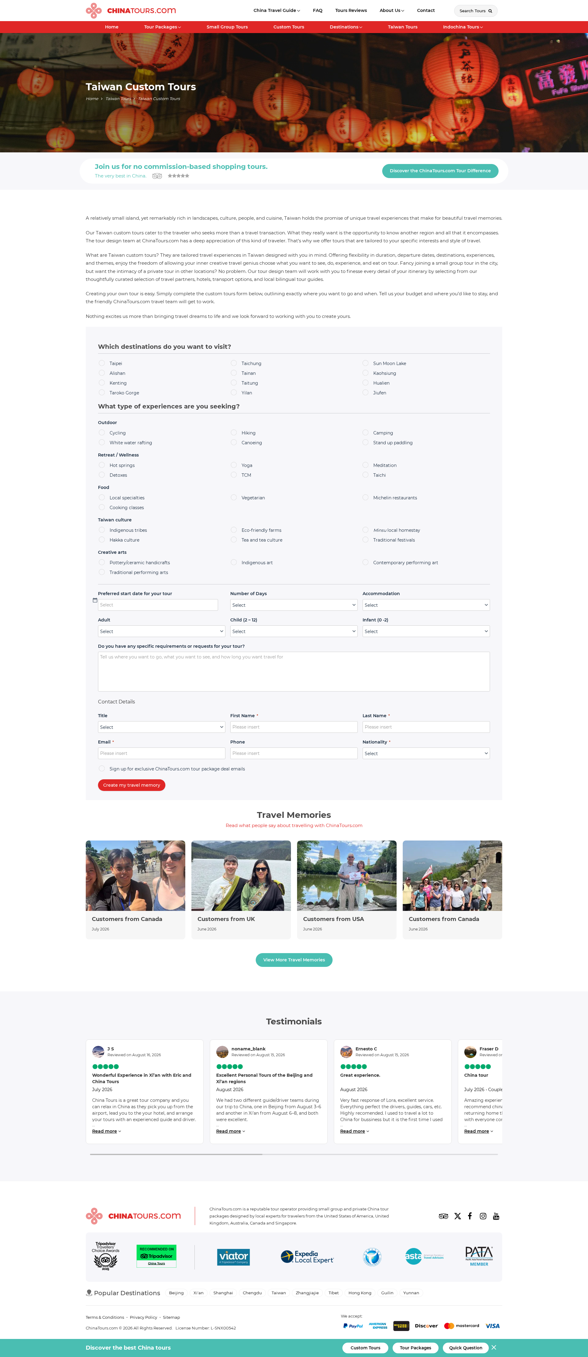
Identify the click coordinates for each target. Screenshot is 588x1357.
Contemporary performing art (405, 562)
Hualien (381, 383)
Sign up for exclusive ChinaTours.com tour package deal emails (177, 769)
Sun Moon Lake (389, 363)
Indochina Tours (461, 27)
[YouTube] (496, 1216)
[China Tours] (131, 11)
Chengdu (252, 1292)
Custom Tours (288, 27)
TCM (246, 475)
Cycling (118, 433)
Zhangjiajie (307, 1292)
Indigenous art (257, 562)
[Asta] (424, 1257)
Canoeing (252, 442)
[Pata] (479, 1257)
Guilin (387, 1292)
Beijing (176, 1292)
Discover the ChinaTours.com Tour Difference (440, 170)
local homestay (396, 530)
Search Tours (473, 10)
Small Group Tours (227, 27)
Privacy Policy (143, 1317)
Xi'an (199, 1292)
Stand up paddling (393, 442)
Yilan (247, 393)
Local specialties (127, 498)
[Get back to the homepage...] (133, 1216)
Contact (426, 10)
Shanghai (223, 1292)
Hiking (249, 433)
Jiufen (379, 393)
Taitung (250, 383)
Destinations (344, 27)
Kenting (118, 383)
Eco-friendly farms (261, 530)
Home (112, 27)
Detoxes (118, 475)
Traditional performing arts (139, 572)
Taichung (252, 363)
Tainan (249, 373)
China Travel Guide (275, 10)
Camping (383, 433)
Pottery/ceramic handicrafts (140, 562)
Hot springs (122, 465)
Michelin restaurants (395, 498)
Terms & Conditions (105, 1317)
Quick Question (465, 1347)
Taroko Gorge (124, 393)
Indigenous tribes (128, 530)
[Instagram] (483, 1216)
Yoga (247, 465)
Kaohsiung (384, 373)
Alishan (117, 373)
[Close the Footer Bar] (494, 1347)
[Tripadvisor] (443, 1216)
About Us (390, 10)
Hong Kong (360, 1292)
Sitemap (171, 1317)
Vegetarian (253, 498)
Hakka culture (124, 540)
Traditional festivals (394, 540)
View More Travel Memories (294, 960)
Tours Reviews (351, 10)
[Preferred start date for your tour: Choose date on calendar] (221, 605)
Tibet (334, 1292)
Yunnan (411, 1292)
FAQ (317, 10)
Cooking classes (127, 507)
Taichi (379, 475)
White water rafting (131, 442)
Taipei (116, 363)
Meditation (385, 465)
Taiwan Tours (402, 27)
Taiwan (279, 1292)
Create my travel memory (131, 785)
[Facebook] (470, 1216)
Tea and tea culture (262, 540)
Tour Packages (160, 27)
